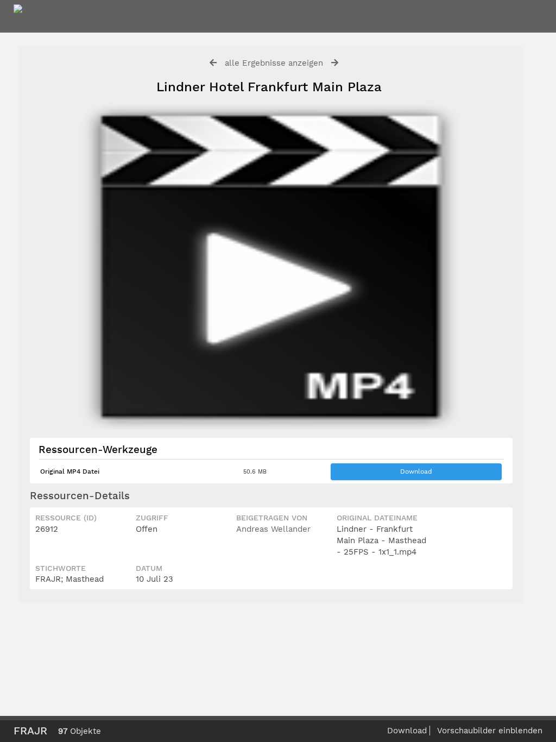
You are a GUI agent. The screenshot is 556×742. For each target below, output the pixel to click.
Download (416, 471)
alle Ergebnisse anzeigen (274, 63)
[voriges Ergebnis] (213, 63)
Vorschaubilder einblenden (489, 730)
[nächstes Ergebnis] (334, 63)
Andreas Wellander (273, 529)
